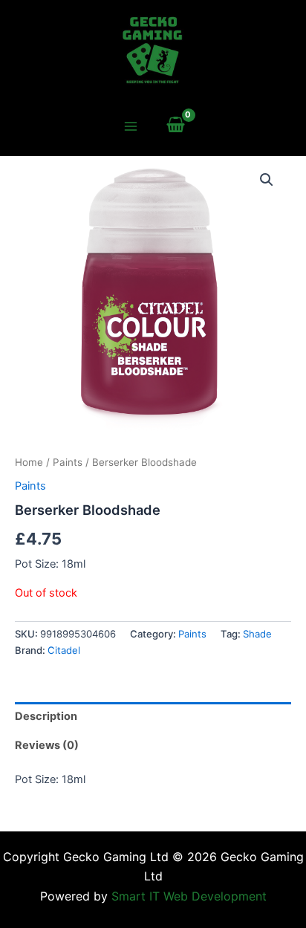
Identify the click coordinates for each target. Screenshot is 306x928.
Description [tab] (46, 716)
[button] (266, 179)
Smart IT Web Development (189, 896)
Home (29, 462)
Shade (257, 634)
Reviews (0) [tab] (47, 745)
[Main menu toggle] (130, 126)
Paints (67, 462)
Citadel (64, 650)
